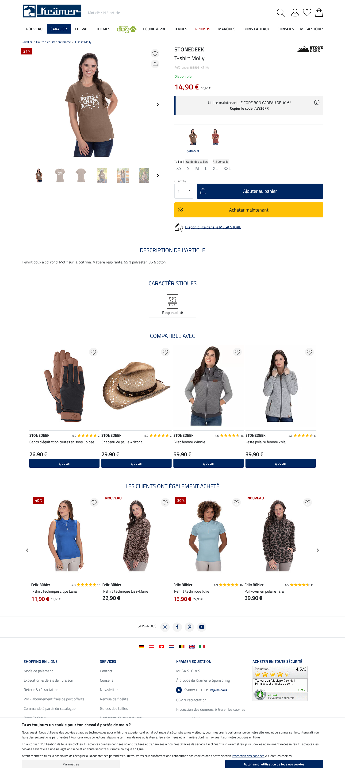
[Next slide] (157, 104)
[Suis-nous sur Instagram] (165, 627)
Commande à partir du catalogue (50, 708)
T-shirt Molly (83, 41)
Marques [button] (226, 29)
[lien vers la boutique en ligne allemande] (142, 646)
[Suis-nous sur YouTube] (201, 627)
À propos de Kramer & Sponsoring (203, 680)
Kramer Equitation (193, 661)
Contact (106, 671)
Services (108, 661)
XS (178, 168)
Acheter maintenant (248, 209)
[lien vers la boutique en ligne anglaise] (192, 646)
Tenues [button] (180, 29)
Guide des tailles (196, 161)
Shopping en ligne (41, 661)
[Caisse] (319, 12)
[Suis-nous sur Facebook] (177, 627)
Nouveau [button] (34, 29)
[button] (127, 29)
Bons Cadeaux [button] (256, 29)
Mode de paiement (38, 671)
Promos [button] (202, 29)
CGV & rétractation (191, 700)
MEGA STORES (312, 29)
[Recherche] (282, 13)
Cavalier (27, 41)
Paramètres (71, 764)
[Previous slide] (25, 104)
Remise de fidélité (114, 699)
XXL (227, 168)
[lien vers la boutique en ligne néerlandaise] (172, 646)
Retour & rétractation (41, 689)
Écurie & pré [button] (154, 29)
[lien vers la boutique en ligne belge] (182, 646)
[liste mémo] (307, 12)
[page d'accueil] (52, 10)
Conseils (223, 161)
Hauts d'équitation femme (53, 41)
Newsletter (109, 689)
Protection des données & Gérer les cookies (210, 709)
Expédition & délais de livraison (48, 680)
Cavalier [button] (58, 29)
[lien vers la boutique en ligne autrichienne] (152, 646)
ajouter (64, 463)
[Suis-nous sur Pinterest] (189, 627)
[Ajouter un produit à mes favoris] (155, 53)
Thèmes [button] (103, 29)
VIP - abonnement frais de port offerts (54, 699)
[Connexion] (295, 12)
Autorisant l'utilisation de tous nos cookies (274, 764)
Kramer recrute (202, 689)
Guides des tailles (114, 708)
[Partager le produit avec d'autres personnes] (155, 64)
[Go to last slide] (27, 550)
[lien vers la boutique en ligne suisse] (162, 646)
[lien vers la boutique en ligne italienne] (203, 646)
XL (215, 168)
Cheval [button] (81, 29)
